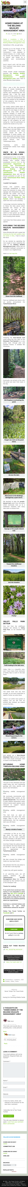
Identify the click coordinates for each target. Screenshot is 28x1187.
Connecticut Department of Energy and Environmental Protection (14, 165)
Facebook (6, 913)
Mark (20, 33)
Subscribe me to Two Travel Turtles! (12, 1111)
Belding (15, 158)
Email (5, 1087)
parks (17, 981)
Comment (6, 1061)
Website (5, 1094)
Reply (5, 1031)
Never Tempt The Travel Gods (14, 990)
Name (5, 1080)
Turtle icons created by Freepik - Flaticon (13, 1184)
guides (7, 981)
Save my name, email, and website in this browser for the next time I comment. (14, 1102)
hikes (12, 981)
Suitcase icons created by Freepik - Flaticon (14, 1185)
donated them (15, 162)
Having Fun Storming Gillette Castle (14, 996)
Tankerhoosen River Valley (16, 177)
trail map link (13, 253)
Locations (13, 39)
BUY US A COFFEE (17, 893)
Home (5, 39)
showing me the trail (9, 234)
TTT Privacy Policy (17, 1182)
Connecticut (7, 41)
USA (21, 39)
